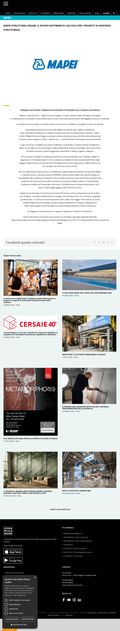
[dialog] (20, 602)
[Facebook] (95, 242)
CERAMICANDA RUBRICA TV (72, 533)
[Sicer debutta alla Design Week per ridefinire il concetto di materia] (31, 402)
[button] (114, 13)
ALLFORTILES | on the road (72, 556)
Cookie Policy (102, 613)
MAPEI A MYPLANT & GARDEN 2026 (76, 491)
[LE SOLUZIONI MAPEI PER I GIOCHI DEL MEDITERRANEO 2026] (89, 275)
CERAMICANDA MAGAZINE (14, 573)
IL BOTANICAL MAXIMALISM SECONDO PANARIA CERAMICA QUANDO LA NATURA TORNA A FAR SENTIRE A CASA (28, 492)
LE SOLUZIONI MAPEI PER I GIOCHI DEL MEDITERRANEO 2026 (87, 293)
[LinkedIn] (103, 242)
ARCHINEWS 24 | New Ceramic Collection (77, 541)
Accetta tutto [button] (12, 619)
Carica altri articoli (60, 509)
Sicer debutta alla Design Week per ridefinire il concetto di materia (30, 438)
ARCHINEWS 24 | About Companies (75, 537)
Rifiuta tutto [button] (28, 619)
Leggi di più (22, 595)
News (18, 305)
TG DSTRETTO (68, 545)
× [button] (35, 577)
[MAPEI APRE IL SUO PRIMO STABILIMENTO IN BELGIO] (89, 334)
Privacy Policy (92, 613)
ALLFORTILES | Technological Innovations (77, 552)
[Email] (112, 242)
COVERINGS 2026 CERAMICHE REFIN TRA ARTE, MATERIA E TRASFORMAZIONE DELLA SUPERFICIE (85, 408)
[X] (99, 242)
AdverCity (69, 615)
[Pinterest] (108, 242)
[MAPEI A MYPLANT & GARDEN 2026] (89, 470)
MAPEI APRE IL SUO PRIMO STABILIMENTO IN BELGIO (84, 354)
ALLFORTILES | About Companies (75, 548)
